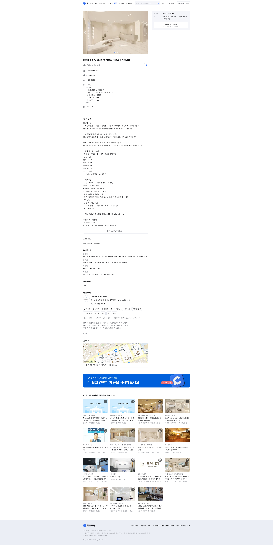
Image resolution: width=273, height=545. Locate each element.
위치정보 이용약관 (183, 525)
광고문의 (134, 525)
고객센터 (142, 525)
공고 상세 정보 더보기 (115, 231)
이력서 (121, 3)
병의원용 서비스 (183, 3)
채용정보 (102, 3)
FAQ (149, 525)
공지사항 (129, 3)
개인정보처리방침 (167, 525)
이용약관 (156, 525)
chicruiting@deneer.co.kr (100, 535)
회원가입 (172, 3)
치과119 (110, 3)
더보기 (88, 102)
